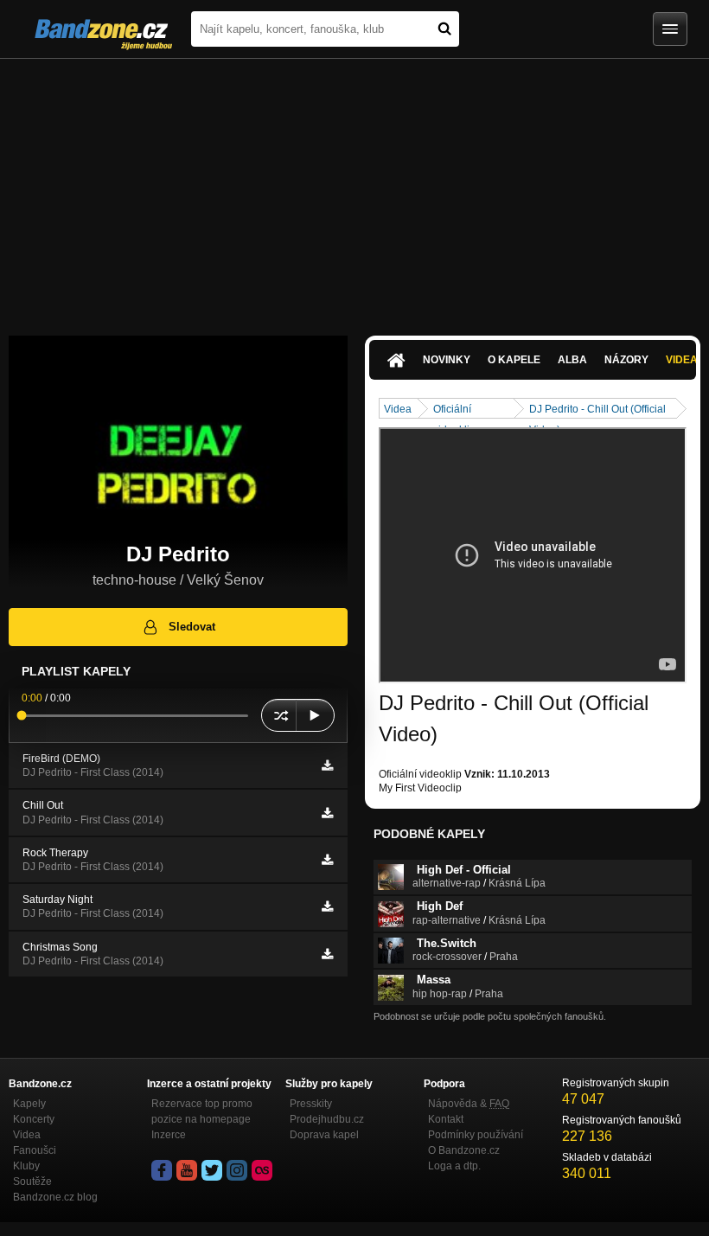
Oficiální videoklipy (457, 410)
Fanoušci (34, 1150)
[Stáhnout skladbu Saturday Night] (327, 906)
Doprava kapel (324, 1135)
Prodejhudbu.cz (327, 1119)
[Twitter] (211, 1170)
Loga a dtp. (454, 1166)
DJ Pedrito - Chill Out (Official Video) (597, 410)
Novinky (446, 360)
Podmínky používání (475, 1135)
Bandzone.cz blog (55, 1197)
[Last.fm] (262, 1170)
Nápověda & (468, 1104)
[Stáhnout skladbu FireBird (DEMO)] (327, 765)
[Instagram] (237, 1170)
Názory (626, 360)
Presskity (311, 1104)
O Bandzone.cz (464, 1150)
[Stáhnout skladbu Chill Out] (327, 813)
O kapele (514, 360)
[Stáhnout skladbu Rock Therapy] (327, 860)
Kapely (29, 1104)
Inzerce (168, 1135)
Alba (572, 360)
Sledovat (192, 626)
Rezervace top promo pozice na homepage (201, 1111)
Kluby (26, 1166)
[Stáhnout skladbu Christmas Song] (327, 954)
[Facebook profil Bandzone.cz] (161, 1170)
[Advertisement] (354, 188)
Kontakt (445, 1119)
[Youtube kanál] (186, 1170)
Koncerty (33, 1119)
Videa (398, 409)
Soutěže (32, 1181)
